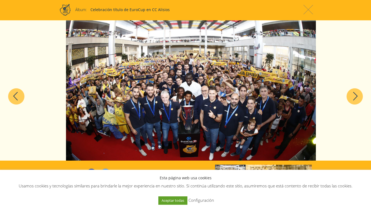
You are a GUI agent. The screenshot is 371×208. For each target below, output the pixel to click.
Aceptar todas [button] (173, 200)
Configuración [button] (201, 200)
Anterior (16, 96)
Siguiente (355, 96)
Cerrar (308, 9)
